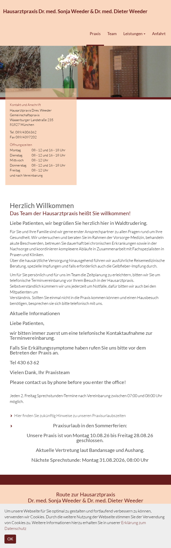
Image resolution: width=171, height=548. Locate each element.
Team (112, 33)
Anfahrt (159, 33)
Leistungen (133, 33)
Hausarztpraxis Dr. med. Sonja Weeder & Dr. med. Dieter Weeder (75, 11)
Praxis (95, 33)
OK (10, 538)
